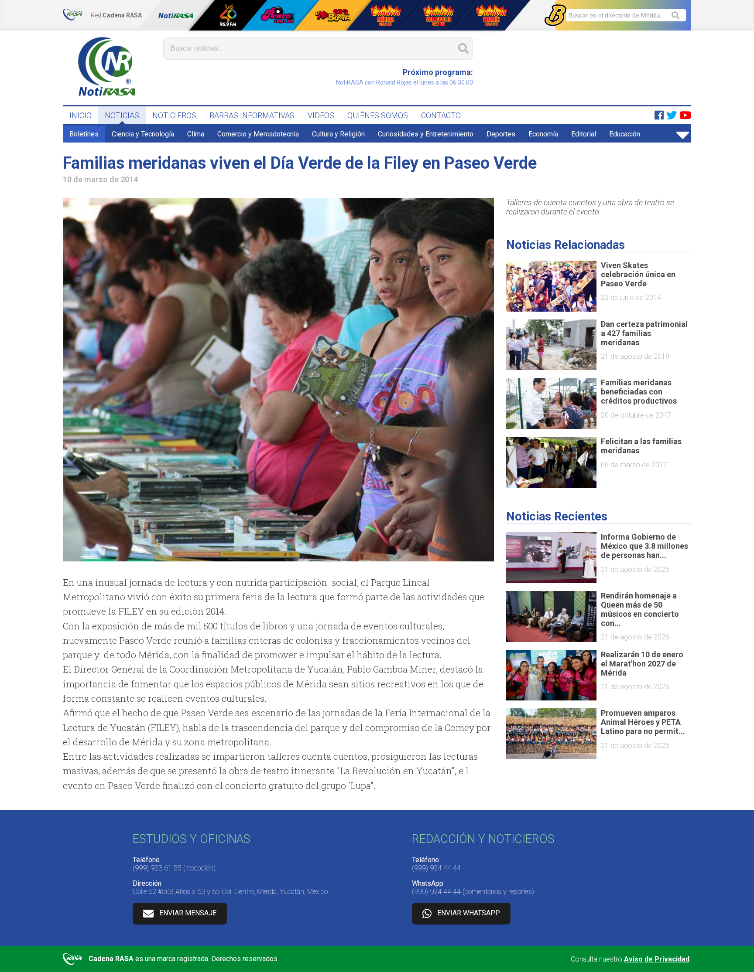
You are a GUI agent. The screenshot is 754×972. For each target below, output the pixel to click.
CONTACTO (441, 115)
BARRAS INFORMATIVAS (252, 115)
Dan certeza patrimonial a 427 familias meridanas (644, 333)
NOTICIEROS (174, 115)
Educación (624, 134)
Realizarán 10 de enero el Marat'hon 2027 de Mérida (642, 663)
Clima (195, 134)
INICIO (80, 115)
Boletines (84, 134)
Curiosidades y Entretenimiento (425, 134)
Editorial (583, 134)
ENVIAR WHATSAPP (468, 913)
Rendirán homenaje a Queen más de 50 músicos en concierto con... (640, 609)
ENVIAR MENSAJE (187, 913)
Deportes (501, 134)
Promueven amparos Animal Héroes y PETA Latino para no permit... (643, 722)
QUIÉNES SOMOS (377, 115)
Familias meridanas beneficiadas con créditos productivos (639, 391)
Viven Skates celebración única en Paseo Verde (638, 274)
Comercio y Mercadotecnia (258, 134)
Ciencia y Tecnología (143, 134)
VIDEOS (321, 115)
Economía (543, 134)
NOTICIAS (122, 115)
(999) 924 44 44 (436, 868)
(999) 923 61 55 (157, 868)
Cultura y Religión (338, 134)
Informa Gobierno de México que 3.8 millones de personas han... (644, 546)
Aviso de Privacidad (656, 959)
